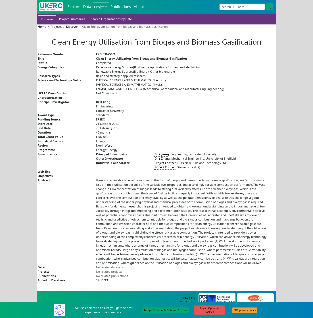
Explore (74, 6)
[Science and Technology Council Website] (217, 298)
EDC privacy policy (245, 310)
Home (42, 27)
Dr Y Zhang (162, 159)
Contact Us (187, 298)
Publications (120, 6)
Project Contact (165, 163)
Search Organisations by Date (111, 19)
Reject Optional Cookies (209, 310)
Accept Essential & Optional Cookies (165, 310)
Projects (101, 6)
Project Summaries (72, 19)
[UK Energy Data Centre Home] (51, 6)
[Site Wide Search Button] (269, 6)
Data (87, 6)
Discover (47, 19)
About (139, 6)
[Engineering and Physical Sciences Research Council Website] (255, 298)
